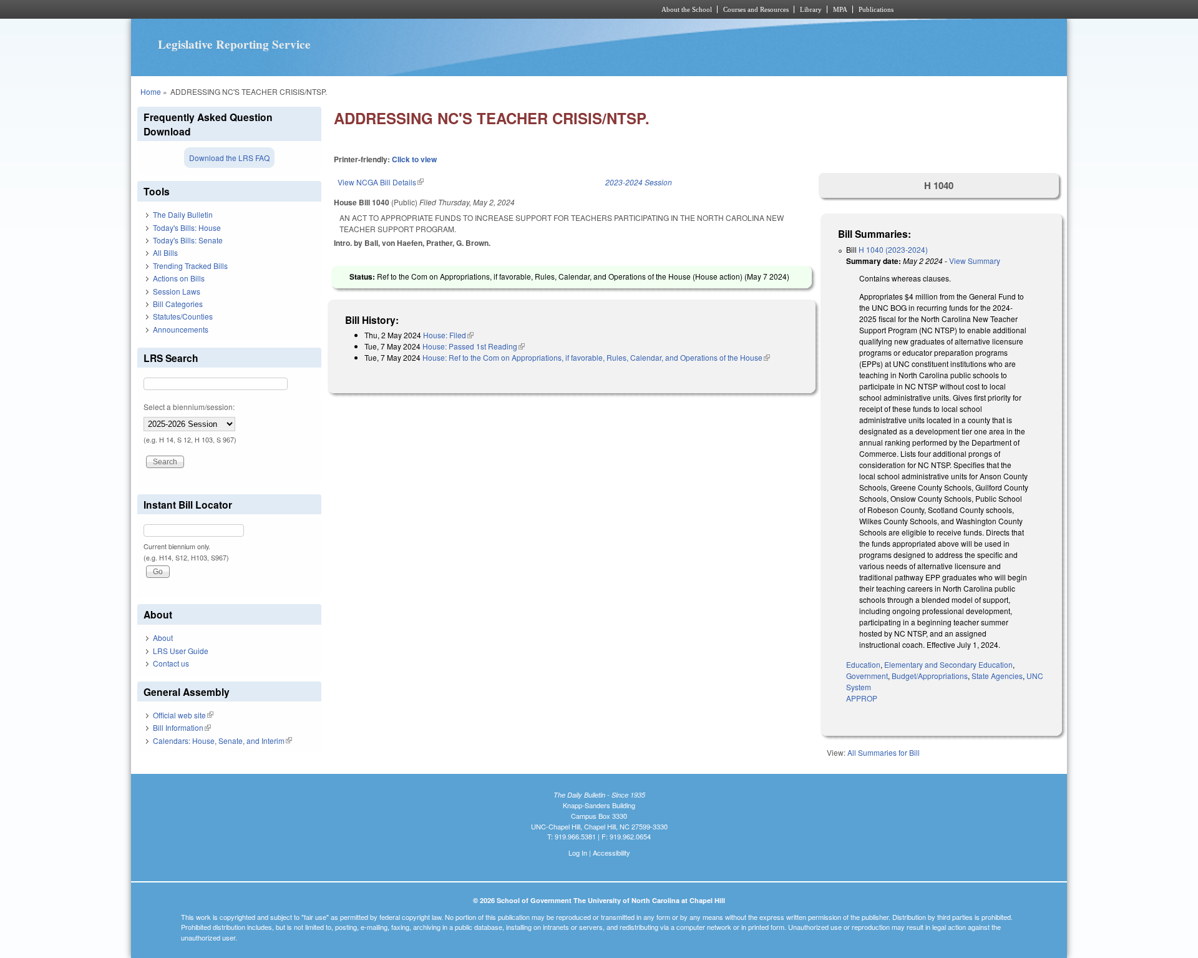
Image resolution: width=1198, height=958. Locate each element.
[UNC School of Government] (434, 9)
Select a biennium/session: (189, 406)
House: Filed (448, 335)
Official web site (183, 715)
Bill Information (182, 727)
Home (150, 91)
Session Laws (176, 291)
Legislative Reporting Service (234, 44)
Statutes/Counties (183, 316)
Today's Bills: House (187, 227)
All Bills (165, 252)
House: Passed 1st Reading (473, 346)
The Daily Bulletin (183, 214)
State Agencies (997, 675)
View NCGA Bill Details (381, 182)
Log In (577, 853)
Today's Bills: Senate (188, 240)
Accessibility (611, 853)
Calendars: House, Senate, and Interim (222, 740)
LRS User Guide (180, 650)
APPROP (861, 698)
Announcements (180, 329)
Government (867, 675)
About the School (686, 9)
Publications (876, 9)
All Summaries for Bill (883, 752)
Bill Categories (178, 303)
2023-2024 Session (638, 182)
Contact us (171, 663)
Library (811, 9)
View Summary (974, 260)
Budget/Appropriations (930, 675)
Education (863, 664)
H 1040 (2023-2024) (893, 249)
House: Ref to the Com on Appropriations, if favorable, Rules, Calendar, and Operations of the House (596, 357)
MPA (840, 9)
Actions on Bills (179, 278)
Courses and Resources (756, 9)
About (163, 637)
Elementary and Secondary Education (948, 664)
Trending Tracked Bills (190, 265)
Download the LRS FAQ (229, 157)
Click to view (414, 159)
